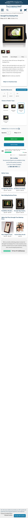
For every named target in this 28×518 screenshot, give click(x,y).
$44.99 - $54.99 (7, 235)
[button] (2, 11)
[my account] (21, 11)
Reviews (21, 250)
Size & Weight (14, 56)
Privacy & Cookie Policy (6, 513)
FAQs (22, 56)
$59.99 (20, 235)
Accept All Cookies (20, 515)
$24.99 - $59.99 (7, 189)
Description (5, 56)
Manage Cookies (8, 515)
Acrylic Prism (6, 110)
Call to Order (14, 144)
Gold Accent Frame (21, 111)
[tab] (5, 57)
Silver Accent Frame (6, 122)
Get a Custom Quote (21, 89)
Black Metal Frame (13, 111)
